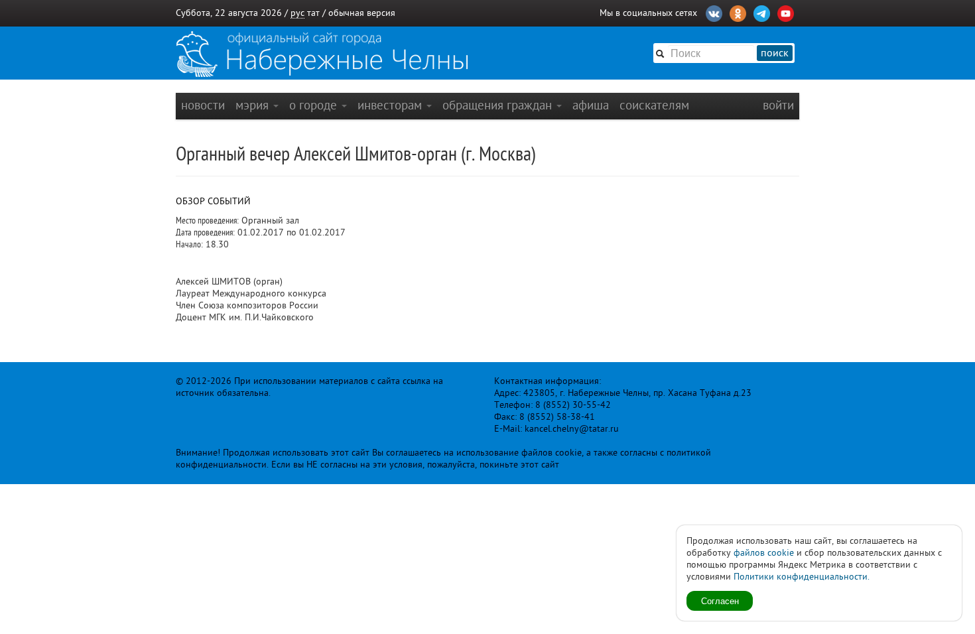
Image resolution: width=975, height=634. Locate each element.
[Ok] (738, 12)
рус (297, 13)
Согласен (720, 600)
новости (203, 105)
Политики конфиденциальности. (802, 577)
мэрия (253, 105)
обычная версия (361, 13)
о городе (314, 105)
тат (313, 13)
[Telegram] (761, 12)
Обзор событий (213, 201)
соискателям (654, 105)
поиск (775, 53)
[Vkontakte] (714, 12)
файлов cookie (764, 553)
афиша (590, 105)
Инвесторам (391, 105)
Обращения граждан (498, 105)
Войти (778, 105)
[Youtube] (785, 12)
